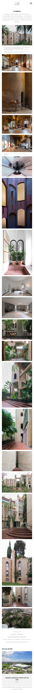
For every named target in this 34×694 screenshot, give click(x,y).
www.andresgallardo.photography (17, 637)
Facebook (13, 634)
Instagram (20, 634)
